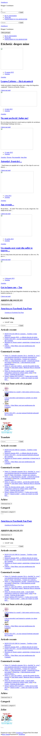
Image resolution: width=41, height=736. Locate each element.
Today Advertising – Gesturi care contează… (23, 359)
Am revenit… (7, 204)
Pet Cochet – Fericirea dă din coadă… (20, 373)
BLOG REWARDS (11, 16)
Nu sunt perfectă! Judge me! (14, 118)
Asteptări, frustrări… (11, 161)
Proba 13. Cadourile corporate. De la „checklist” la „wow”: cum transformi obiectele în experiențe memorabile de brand (22, 357)
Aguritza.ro (4, 2)
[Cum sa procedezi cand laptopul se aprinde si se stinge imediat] (6, 396)
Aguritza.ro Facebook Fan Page (16, 308)
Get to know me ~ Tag (11, 287)
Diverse (9, 157)
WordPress (21, 734)
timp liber (24, 157)
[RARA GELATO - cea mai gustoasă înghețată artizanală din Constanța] (6, 411)
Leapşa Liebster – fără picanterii (17, 81)
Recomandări (16, 157)
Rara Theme (6, 734)
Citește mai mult (5, 90)
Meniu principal (6, 32)
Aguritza (7, 74)
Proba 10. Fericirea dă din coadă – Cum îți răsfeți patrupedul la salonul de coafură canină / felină (19, 372)
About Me (8, 17)
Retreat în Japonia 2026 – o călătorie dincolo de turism (21, 337)
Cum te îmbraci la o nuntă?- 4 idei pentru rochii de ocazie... (22, 392)
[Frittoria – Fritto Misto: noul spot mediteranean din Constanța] (6, 403)
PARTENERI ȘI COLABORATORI (16, 19)
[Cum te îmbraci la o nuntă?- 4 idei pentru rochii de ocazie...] (6, 390)
